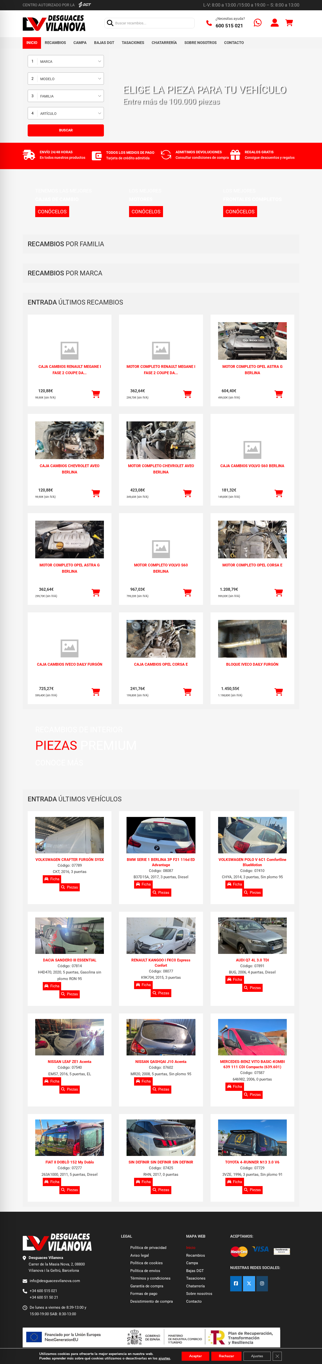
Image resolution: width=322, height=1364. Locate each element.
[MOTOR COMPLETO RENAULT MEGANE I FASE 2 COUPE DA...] (161, 350)
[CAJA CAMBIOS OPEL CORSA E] (161, 645)
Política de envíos (145, 1271)
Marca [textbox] (46, 62)
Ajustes (257, 1356)
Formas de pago (143, 1293)
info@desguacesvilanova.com (55, 1281)
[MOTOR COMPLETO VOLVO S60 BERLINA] (161, 549)
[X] (249, 1283)
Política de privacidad (148, 1247)
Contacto (234, 42)
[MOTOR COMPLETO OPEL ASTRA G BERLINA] (252, 348)
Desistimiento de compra (151, 1301)
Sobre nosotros (200, 42)
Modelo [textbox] (47, 79)
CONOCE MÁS (59, 762)
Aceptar (195, 1356)
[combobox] (66, 61)
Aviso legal (139, 1255)
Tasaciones (133, 42)
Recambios (55, 42)
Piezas (72, 887)
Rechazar (226, 1356)
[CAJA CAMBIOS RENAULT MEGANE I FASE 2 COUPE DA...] (69, 350)
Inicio (31, 42)
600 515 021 (229, 26)
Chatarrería (164, 42)
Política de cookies (146, 1263)
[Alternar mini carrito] (289, 23)
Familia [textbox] (47, 96)
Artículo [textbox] (48, 114)
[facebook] (236, 1283)
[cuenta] (275, 23)
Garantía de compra (146, 1286)
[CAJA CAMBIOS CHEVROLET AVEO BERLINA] (69, 447)
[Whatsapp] (257, 23)
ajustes (164, 1358)
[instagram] (262, 1283)
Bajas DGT (104, 42)
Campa (80, 42)
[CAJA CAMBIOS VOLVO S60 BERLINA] (252, 450)
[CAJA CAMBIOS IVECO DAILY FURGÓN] (69, 648)
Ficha (54, 879)
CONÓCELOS (52, 212)
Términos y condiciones (150, 1278)
